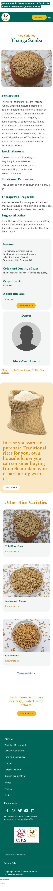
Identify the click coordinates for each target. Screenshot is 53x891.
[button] (6, 68)
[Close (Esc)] (1, 879)
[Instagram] (13, 810)
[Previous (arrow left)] (1, 883)
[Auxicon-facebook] (7, 810)
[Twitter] (20, 810)
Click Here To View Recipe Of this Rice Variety (23, 371)
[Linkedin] (32, 810)
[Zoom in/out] (8, 879)
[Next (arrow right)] (3, 883)
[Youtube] (26, 810)
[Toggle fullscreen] (6, 879)
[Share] (3, 879)
